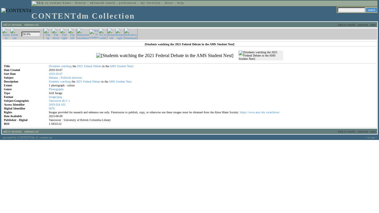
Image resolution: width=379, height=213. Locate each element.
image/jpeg (55, 97)
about (169, 2)
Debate (97, 66)
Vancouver (55, 100)
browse (80, 2)
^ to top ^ (371, 137)
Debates (53, 77)
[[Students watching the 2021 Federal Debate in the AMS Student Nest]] (164, 55)
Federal (88, 66)
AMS (113, 66)
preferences (127, 2)
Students (54, 81)
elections (77, 77)
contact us (46, 137)
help (180, 2)
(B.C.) (66, 100)
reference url (31, 24)
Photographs (56, 89)
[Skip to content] (47, 2)
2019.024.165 (57, 104)
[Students (54, 66)
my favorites (151, 2)
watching (66, 66)
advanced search (102, 2)
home (67, 2)
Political (66, 77)
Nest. (129, 81)
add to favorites (12, 24)
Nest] (130, 66)
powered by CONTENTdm (20, 137)
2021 (80, 66)
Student (121, 66)
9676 (52, 108)
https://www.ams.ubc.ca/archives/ (260, 112)
